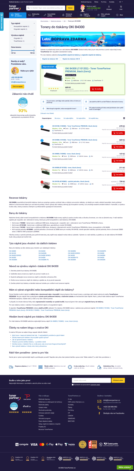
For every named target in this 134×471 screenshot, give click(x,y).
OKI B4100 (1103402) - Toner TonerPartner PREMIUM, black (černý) (74, 126)
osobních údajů (95, 384)
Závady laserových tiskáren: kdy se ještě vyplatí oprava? (30, 337)
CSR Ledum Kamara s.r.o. (76, 402)
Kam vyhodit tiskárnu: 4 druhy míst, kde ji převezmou (29, 346)
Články (96, 2)
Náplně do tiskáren (56, 21)
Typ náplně (15, 23)
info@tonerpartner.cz (18, 82)
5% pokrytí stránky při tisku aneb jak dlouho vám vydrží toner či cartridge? (106, 108)
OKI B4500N (101, 255)
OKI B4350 (71, 255)
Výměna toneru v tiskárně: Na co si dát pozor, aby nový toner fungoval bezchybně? (39, 344)
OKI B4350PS (101, 251)
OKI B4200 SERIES (15, 255)
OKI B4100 (12, 253)
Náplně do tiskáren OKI (50, 59)
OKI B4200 (12, 257)
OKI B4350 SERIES (74, 253)
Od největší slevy (93, 118)
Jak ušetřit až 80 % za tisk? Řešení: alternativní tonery (106, 101)
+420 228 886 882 (93, 8)
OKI (65, 21)
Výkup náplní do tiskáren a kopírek (49, 424)
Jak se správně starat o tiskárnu (22, 340)
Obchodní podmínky (45, 410)
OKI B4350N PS (73, 257)
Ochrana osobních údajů (46, 413)
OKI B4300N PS (44, 260)
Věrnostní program (45, 418)
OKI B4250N (42, 253)
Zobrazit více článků (47, 113)
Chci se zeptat (17, 86)
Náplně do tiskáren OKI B (71, 59)
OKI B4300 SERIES (45, 255)
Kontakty (111, 2)
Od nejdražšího (81, 118)
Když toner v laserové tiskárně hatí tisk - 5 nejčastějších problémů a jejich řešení (38, 335)
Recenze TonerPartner (46, 429)
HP (69, 413)
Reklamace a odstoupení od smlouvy (50, 402)
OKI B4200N (13, 260)
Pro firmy (103, 2)
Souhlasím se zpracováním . (87, 384)
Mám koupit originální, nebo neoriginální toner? (61, 108)
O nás (70, 399)
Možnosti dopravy (86, 2)
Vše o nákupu (44, 396)
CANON (70, 416)
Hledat (70, 8)
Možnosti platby (44, 405)
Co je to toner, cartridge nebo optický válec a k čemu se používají (64, 101)
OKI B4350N (72, 260)
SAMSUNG (71, 418)
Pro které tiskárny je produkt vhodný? (75, 83)
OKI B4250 (42, 251)
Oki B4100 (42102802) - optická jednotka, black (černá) (70, 181)
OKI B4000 (12, 251)
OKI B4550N (101, 260)
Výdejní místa (43, 407)
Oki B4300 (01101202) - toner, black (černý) (66, 167)
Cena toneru (16, 47)
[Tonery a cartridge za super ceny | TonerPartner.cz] (15, 8)
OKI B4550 (100, 257)
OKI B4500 (100, 253)
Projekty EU (42, 427)
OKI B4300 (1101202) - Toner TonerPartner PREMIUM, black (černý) (74, 140)
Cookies (41, 416)
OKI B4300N (72, 251)
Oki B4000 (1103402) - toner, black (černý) (66, 154)
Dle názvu (57, 118)
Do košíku (98, 89)
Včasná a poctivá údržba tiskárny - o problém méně (29, 342)
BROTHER (71, 421)
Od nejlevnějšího (68, 118)
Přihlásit (109, 9)
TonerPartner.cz (74, 396)
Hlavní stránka (44, 21)
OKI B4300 (42, 257)
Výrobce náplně (17, 35)
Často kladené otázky (45, 421)
